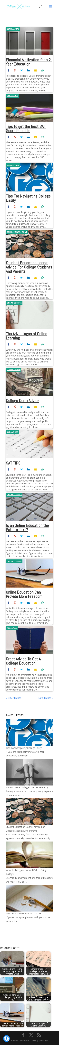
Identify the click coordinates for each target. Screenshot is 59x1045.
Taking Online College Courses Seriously (27, 787)
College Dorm (13, 369)
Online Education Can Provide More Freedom (24, 594)
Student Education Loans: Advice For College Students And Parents (29, 267)
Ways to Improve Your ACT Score (23, 913)
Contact (43, 1040)
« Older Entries (13, 697)
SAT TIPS (13, 463)
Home (14, 1040)
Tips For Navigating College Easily (28, 198)
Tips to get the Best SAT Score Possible (26, 128)
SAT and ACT (12, 96)
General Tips (13, 29)
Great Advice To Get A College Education (23, 661)
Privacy (24, 1040)
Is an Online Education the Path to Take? (27, 527)
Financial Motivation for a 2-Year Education (29, 62)
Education (12, 628)
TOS (33, 1040)
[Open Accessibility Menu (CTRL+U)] (6, 1038)
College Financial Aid (17, 232)
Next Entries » (45, 697)
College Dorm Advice (22, 400)
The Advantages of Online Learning (26, 336)
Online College (14, 303)
